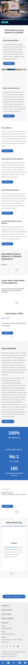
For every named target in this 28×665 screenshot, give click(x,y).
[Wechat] (19, 663)
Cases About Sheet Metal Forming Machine (12, 281)
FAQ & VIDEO (6, 614)
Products (5, 606)
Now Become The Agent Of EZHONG (14, 584)
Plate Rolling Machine (11, 40)
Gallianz (14, 543)
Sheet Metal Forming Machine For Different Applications (11, 256)
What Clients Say (14, 522)
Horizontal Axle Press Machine (12, 159)
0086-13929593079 (6, 627)
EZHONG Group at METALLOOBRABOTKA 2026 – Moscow (13, 493)
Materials (4, 264)
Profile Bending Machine (10, 190)
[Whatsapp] (3, 663)
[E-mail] (8, 663)
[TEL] (14, 663)
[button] (17, 270)
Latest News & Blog (14, 313)
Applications (6, 610)
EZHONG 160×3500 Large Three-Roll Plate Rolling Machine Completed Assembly (12, 290)
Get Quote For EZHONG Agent (13, 596)
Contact (5, 623)
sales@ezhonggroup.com (8, 633)
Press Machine (6, 128)
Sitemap (3, 656)
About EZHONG (8, 348)
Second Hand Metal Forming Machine (11, 222)
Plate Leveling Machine (11, 88)
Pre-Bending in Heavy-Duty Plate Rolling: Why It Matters (13, 324)
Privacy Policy (11, 656)
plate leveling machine (12, 547)
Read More (8, 63)
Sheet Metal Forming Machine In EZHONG (14, 31)
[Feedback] (25, 663)
